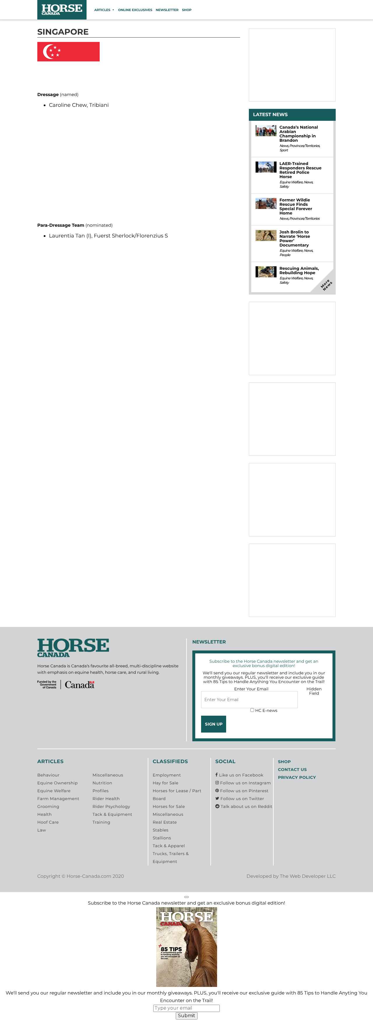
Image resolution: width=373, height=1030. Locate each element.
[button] (186, 897)
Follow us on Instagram (245, 783)
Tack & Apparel (169, 845)
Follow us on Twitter (241, 798)
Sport (283, 150)
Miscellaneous (107, 775)
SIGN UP (214, 724)
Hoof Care (48, 822)
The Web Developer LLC (308, 876)
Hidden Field (314, 691)
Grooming (48, 806)
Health (44, 814)
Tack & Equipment (112, 814)
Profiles (100, 790)
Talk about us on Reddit (245, 806)
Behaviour (48, 775)
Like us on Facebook (240, 775)
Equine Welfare (290, 182)
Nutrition (102, 783)
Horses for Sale (169, 806)
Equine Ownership (57, 783)
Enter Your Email (251, 689)
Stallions (162, 838)
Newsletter (167, 10)
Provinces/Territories (304, 146)
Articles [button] (102, 10)
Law (41, 830)
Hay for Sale (165, 783)
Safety (283, 187)
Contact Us (292, 769)
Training (101, 822)
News (283, 146)
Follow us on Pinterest (243, 790)
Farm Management (58, 798)
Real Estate (165, 822)
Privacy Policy (297, 777)
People (284, 255)
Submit (186, 1015)
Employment (167, 775)
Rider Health (106, 798)
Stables (160, 830)
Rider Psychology (111, 806)
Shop (186, 10)
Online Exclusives (135, 10)
